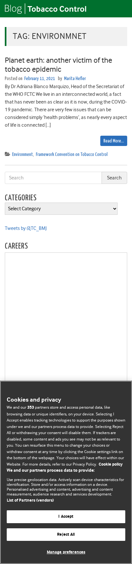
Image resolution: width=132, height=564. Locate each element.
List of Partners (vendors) (30, 500)
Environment (22, 154)
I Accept (65, 516)
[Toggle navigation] (119, 8)
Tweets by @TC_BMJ (26, 228)
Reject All (66, 534)
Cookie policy (111, 464)
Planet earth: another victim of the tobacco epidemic (58, 65)
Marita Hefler (75, 78)
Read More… (113, 141)
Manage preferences (66, 552)
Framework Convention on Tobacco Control (72, 154)
